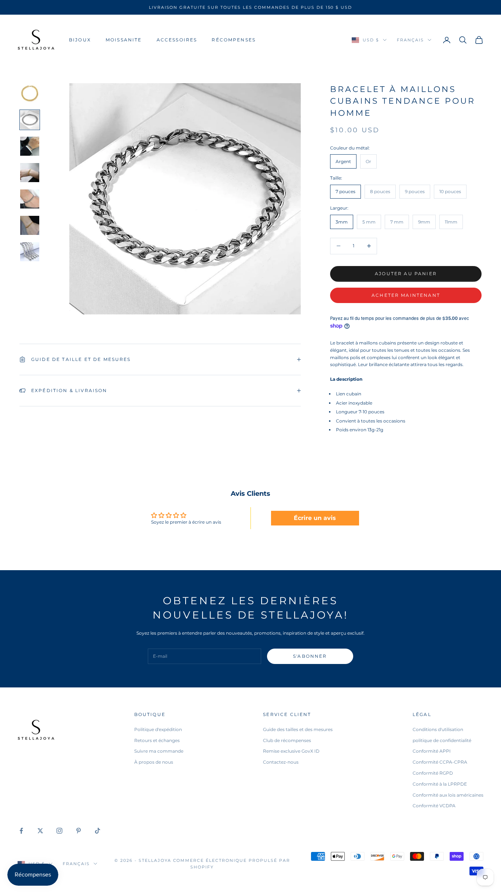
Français (410, 40)
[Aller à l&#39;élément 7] (29, 251)
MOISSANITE (124, 40)
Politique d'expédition (158, 729)
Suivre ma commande (158, 751)
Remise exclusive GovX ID (291, 751)
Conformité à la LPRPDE (440, 784)
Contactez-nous (281, 762)
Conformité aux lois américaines (448, 795)
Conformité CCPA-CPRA (440, 762)
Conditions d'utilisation (438, 729)
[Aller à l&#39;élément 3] (29, 146)
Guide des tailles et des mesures (298, 729)
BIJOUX (80, 40)
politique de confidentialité (442, 740)
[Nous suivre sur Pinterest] (78, 830)
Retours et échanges (157, 740)
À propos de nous (153, 762)
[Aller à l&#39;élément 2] (29, 120)
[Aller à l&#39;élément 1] (29, 93)
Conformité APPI (432, 751)
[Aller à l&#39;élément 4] (29, 172)
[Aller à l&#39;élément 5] (29, 199)
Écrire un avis (315, 517)
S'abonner (310, 656)
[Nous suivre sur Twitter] (40, 830)
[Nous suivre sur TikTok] (97, 830)
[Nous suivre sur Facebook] (21, 830)
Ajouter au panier (406, 273)
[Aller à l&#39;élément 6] (29, 225)
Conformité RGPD (433, 773)
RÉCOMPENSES (234, 40)
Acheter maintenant (406, 295)
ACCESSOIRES (177, 40)
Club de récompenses (287, 740)
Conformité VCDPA (434, 805)
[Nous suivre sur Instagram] (59, 830)
